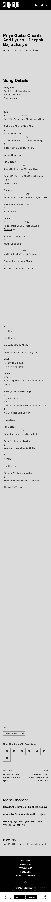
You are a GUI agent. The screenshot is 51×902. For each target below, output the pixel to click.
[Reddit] (37, 751)
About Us (25, 860)
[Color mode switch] (36, 5)
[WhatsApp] (44, 751)
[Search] (42, 5)
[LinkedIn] (29, 751)
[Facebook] (7, 751)
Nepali (29, 50)
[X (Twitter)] (14, 751)
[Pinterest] (22, 751)
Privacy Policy (25, 868)
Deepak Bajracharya (14, 733)
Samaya (8, 229)
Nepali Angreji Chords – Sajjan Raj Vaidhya (25, 807)
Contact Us (25, 864)
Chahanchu (15, 441)
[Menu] (47, 5)
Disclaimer (25, 872)
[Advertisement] (25, 17)
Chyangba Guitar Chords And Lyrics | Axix (25, 814)
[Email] (7, 758)
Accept (19, 897)
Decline (32, 897)
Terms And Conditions (25, 876)
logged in (21, 844)
